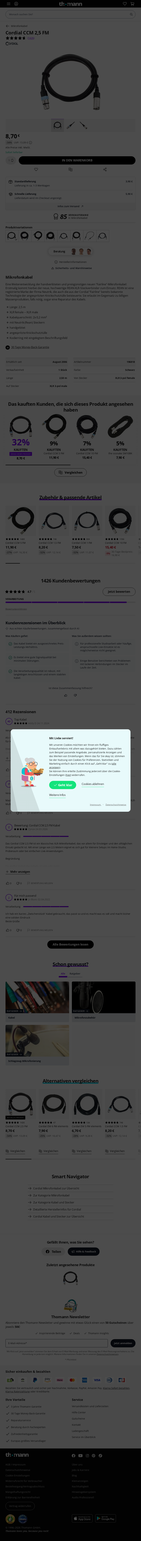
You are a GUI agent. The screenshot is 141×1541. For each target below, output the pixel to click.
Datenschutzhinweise (116, 804)
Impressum (95, 804)
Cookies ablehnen (93, 784)
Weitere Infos (57, 795)
